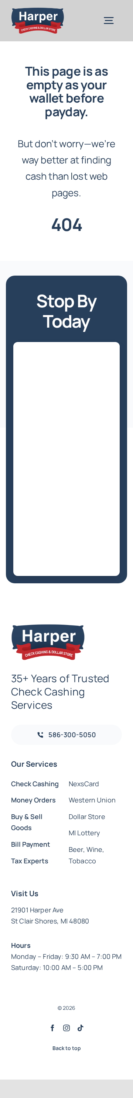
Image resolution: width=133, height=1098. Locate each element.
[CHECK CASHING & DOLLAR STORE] (37, 11)
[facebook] (52, 1028)
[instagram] (66, 1028)
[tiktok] (80, 1028)
